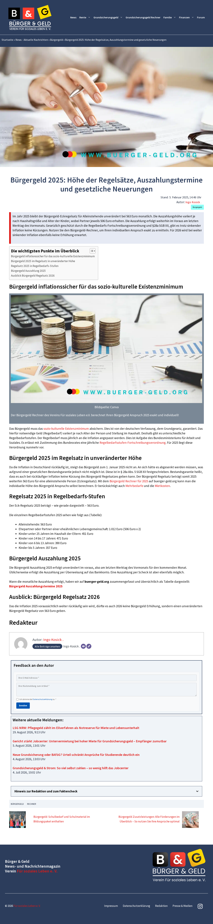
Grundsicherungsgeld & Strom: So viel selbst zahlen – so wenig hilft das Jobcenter (70, 768)
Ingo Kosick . (193, 202)
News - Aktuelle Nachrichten (31, 39)
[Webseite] (88, 646)
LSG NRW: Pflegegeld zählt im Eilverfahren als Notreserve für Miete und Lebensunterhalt (76, 728)
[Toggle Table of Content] (91, 251)
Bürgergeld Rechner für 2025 (128, 481)
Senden (23, 705)
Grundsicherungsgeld (106, 17)
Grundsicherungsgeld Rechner (143, 17)
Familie (167, 17)
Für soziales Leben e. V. (37, 871)
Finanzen (184, 17)
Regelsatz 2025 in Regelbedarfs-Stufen (34, 266)
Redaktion (161, 906)
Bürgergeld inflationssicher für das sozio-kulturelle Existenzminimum (53, 256)
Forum (201, 17)
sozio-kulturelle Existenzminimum (66, 429)
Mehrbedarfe (134, 486)
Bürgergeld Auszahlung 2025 (28, 271)
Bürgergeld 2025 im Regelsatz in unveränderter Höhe (43, 261)
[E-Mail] (83, 646)
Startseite (7, 39)
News (73, 17)
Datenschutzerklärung (42, 699)
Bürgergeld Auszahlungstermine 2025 (35, 586)
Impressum (111, 906)
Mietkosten (162, 486)
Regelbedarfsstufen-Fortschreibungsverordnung (133, 443)
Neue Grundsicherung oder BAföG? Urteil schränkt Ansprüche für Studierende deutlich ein (76, 755)
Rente (82, 17)
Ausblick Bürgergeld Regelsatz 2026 (33, 275)
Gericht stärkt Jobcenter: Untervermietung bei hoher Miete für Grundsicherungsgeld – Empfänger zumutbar (90, 741)
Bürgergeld (56, 39)
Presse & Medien (182, 906)
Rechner (31, 803)
